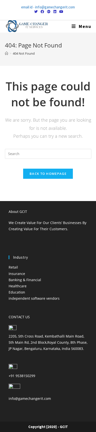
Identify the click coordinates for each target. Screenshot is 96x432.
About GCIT (18, 211)
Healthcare (18, 286)
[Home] (6, 53)
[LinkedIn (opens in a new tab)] (55, 11)
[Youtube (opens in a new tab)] (60, 11)
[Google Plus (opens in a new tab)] (49, 11)
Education (17, 292)
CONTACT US (19, 317)
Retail (13, 267)
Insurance (17, 273)
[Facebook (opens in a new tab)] (42, 11)
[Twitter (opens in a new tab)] (36, 11)
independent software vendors (34, 298)
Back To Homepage (48, 173)
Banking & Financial (25, 279)
